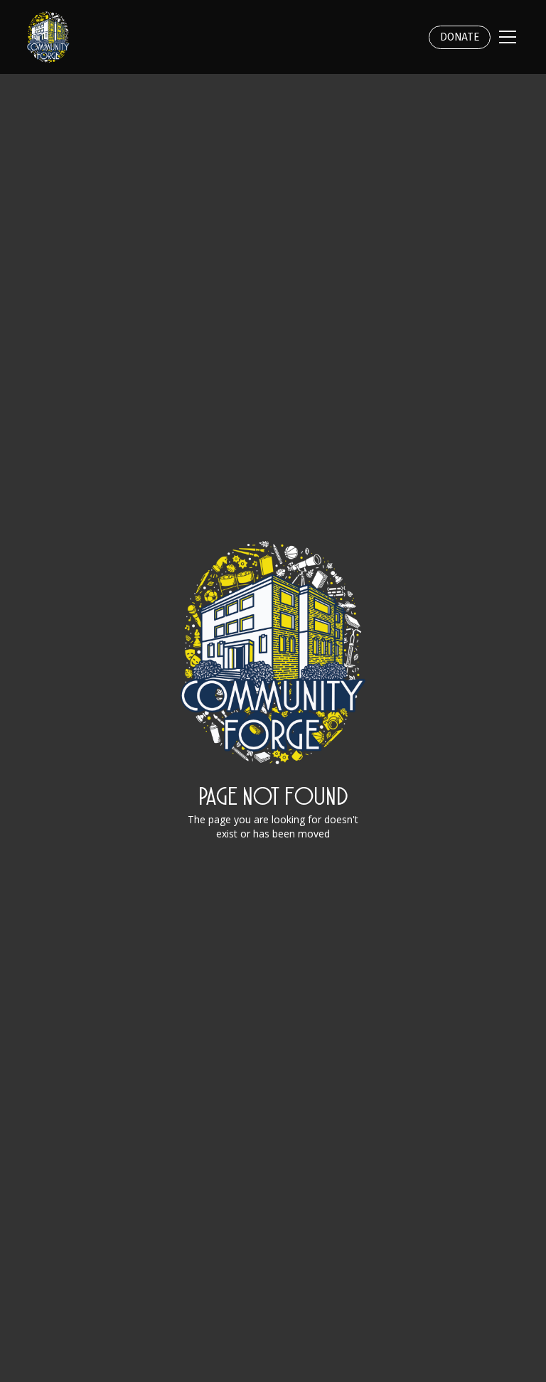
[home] (48, 37)
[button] (505, 37)
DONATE (459, 37)
